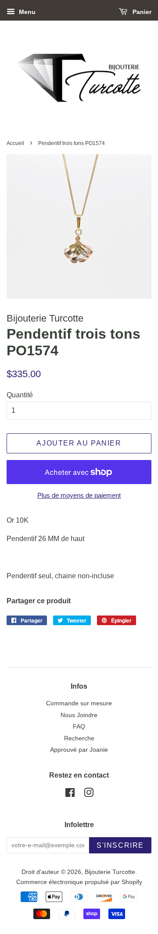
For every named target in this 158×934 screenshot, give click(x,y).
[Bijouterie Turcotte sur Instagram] (88, 794)
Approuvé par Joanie (79, 749)
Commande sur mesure (79, 703)
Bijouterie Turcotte (110, 872)
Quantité (20, 395)
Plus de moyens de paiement (79, 495)
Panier (141, 11)
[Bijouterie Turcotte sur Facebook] (70, 794)
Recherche (79, 738)
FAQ (79, 726)
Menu (26, 11)
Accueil (15, 143)
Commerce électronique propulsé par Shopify (79, 882)
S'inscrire (120, 845)
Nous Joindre (79, 715)
